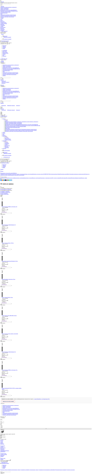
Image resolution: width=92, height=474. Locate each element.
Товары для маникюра (21, 174)
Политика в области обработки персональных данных (10, 469)
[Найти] (1, 5)
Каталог (3, 86)
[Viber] (7, 180)
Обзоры (1, 459)
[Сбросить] (46, 428)
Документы (2, 449)
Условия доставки (3, 454)
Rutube (4, 48)
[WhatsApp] (8, 180)
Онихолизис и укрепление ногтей (46, 177)
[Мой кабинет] (0, 104)
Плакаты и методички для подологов (17, 175)
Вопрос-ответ (2, 458)
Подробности (4, 230)
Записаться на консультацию (8, 401)
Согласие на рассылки (71, 469)
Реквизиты (2, 455)
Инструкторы (2, 447)
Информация (2, 451)
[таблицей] (2, 195)
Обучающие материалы (4, 450)
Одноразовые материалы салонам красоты (76, 174)
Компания (6, 142)
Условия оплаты (3, 453)
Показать (2, 429)
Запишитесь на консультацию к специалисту (8, 174)
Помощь (1, 456)
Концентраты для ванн (28, 177)
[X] (5, 180)
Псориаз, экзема (84, 177)
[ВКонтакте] (1, 180)
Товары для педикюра (29, 174)
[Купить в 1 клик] (2, 217)
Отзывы (1, 446)
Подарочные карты (63, 174)
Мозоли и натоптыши (36, 177)
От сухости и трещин (56, 177)
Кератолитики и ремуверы (19, 177)
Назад (7, 119)
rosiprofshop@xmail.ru (5, 40)
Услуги (1, 441)
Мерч (68, 174)
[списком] (1, 195)
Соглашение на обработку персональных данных (29, 469)
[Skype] (10, 180)
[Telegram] (11, 180)
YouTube (4, 47)
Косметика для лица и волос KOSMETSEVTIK (41, 174)
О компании (2, 445)
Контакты (2, 448)
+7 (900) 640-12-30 (4, 31)
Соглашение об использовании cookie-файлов (46, 469)
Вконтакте (4, 45)
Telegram (4, 46)
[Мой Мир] (4, 180)
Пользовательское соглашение (60, 469)
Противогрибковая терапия (76, 177)
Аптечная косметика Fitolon (55, 174)
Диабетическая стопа (10, 177)
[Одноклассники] (2, 180)
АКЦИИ (2, 103)
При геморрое (68, 177)
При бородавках (63, 177)
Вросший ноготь (3, 177)
